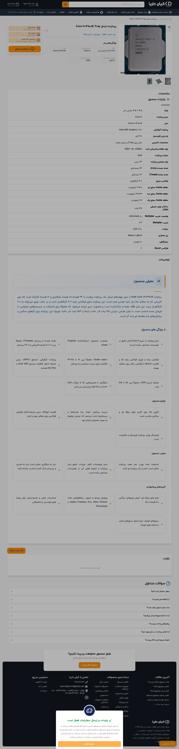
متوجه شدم (89, 744)
